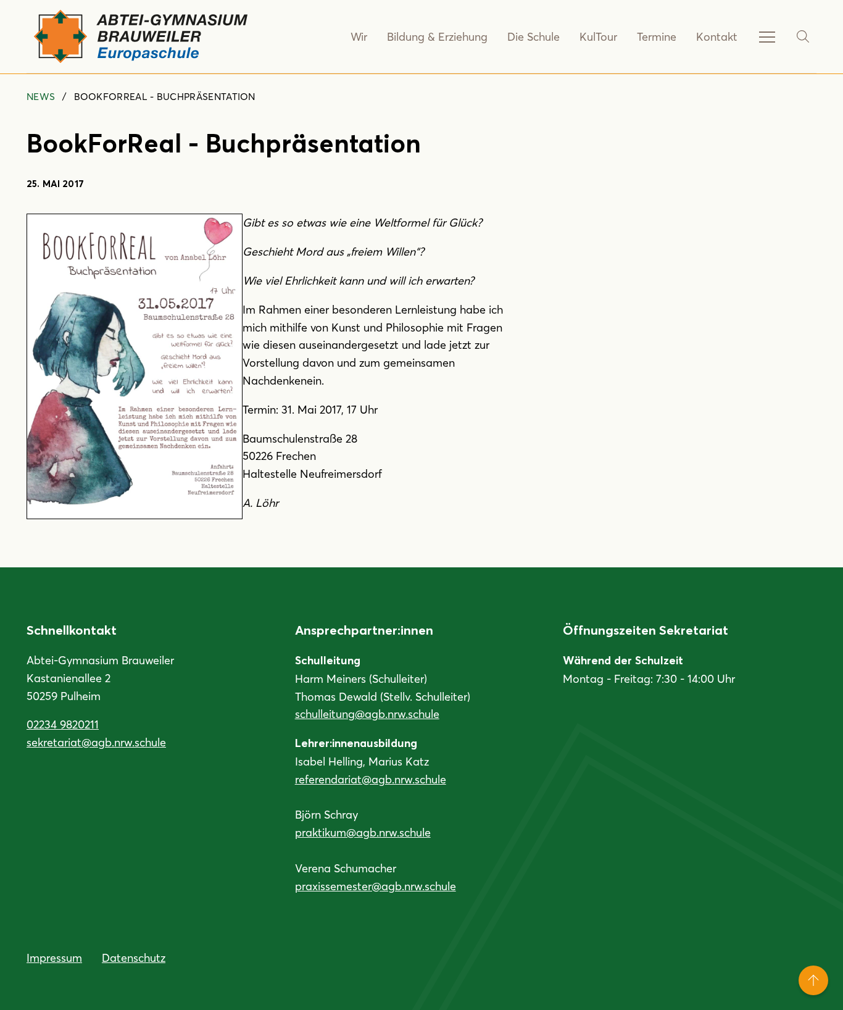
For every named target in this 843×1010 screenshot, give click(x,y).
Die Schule (533, 36)
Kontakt (716, 36)
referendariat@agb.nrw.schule (370, 779)
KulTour (598, 36)
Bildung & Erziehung (437, 36)
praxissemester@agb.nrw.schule (375, 886)
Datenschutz (133, 957)
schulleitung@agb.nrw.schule (367, 713)
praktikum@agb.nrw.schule (363, 832)
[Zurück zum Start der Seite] (813, 980)
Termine (656, 36)
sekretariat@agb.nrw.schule (96, 742)
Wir (359, 36)
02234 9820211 (63, 724)
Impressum (54, 957)
